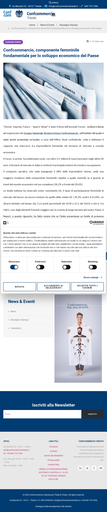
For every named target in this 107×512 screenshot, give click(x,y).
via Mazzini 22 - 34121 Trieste (26, 6)
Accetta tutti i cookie (87, 286)
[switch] (40, 267)
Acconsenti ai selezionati (53, 286)
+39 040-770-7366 (89, 500)
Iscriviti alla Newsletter (53, 455)
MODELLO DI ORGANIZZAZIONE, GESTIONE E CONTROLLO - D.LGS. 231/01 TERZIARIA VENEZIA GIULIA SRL (53, 474)
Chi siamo (53, 447)
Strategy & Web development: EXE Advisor (54, 506)
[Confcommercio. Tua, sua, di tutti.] (78, 338)
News (13, 311)
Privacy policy (53, 460)
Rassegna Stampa (13, 42)
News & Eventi (47, 25)
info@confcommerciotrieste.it (16, 450)
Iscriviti (92, 414)
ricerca (54, 2)
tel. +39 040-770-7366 (12, 453)
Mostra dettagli (91, 277)
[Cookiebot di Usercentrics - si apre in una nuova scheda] (91, 223)
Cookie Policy (53, 464)
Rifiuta (20, 287)
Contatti (53, 451)
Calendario (16, 328)
